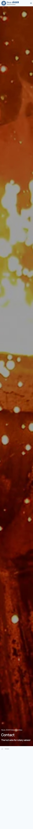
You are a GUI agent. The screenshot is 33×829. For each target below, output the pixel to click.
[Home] (2, 749)
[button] (31, 3)
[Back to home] (10, 3)
